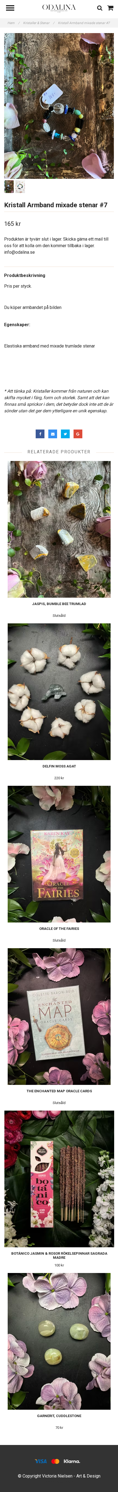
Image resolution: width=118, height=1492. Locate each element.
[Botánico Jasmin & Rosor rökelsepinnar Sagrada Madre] (59, 1179)
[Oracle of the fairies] (59, 854)
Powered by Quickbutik (59, 1481)
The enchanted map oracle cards (59, 1091)
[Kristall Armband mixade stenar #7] (59, 106)
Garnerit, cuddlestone (59, 1416)
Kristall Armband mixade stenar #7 (84, 23)
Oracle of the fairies (59, 929)
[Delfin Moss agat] (59, 691)
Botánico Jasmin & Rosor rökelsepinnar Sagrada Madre (59, 1255)
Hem (13, 23)
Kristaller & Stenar (38, 23)
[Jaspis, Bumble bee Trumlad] (59, 529)
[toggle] (13, 8)
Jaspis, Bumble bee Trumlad (59, 604)
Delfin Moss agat (59, 766)
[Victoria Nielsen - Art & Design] (59, 8)
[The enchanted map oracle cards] (59, 1016)
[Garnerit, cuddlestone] (59, 1341)
